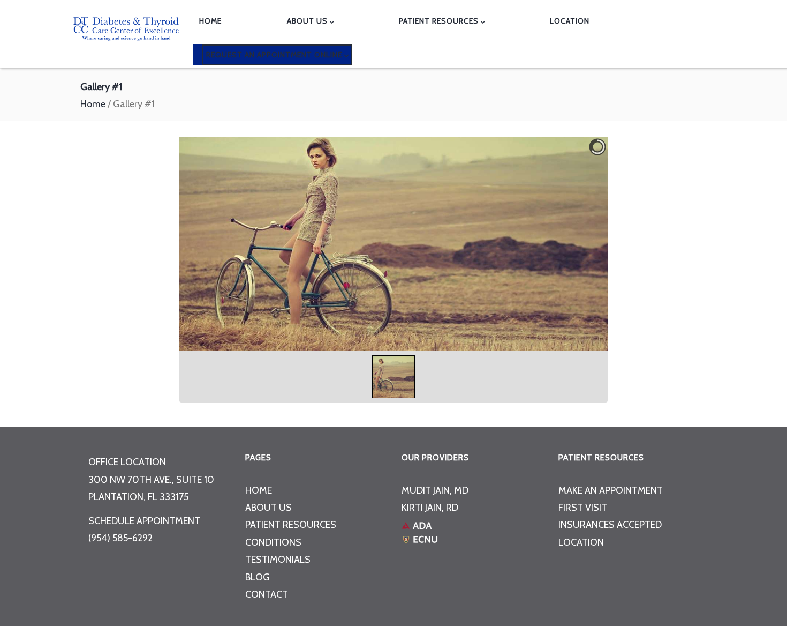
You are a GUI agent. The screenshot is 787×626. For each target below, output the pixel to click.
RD (452, 507)
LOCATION (569, 21)
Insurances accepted (610, 525)
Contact (266, 594)
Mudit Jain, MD (435, 490)
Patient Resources (439, 21)
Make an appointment (610, 490)
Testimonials (278, 559)
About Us (307, 21)
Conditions (273, 542)
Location (581, 542)
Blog (257, 577)
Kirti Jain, (423, 507)
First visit (582, 507)
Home (210, 21)
